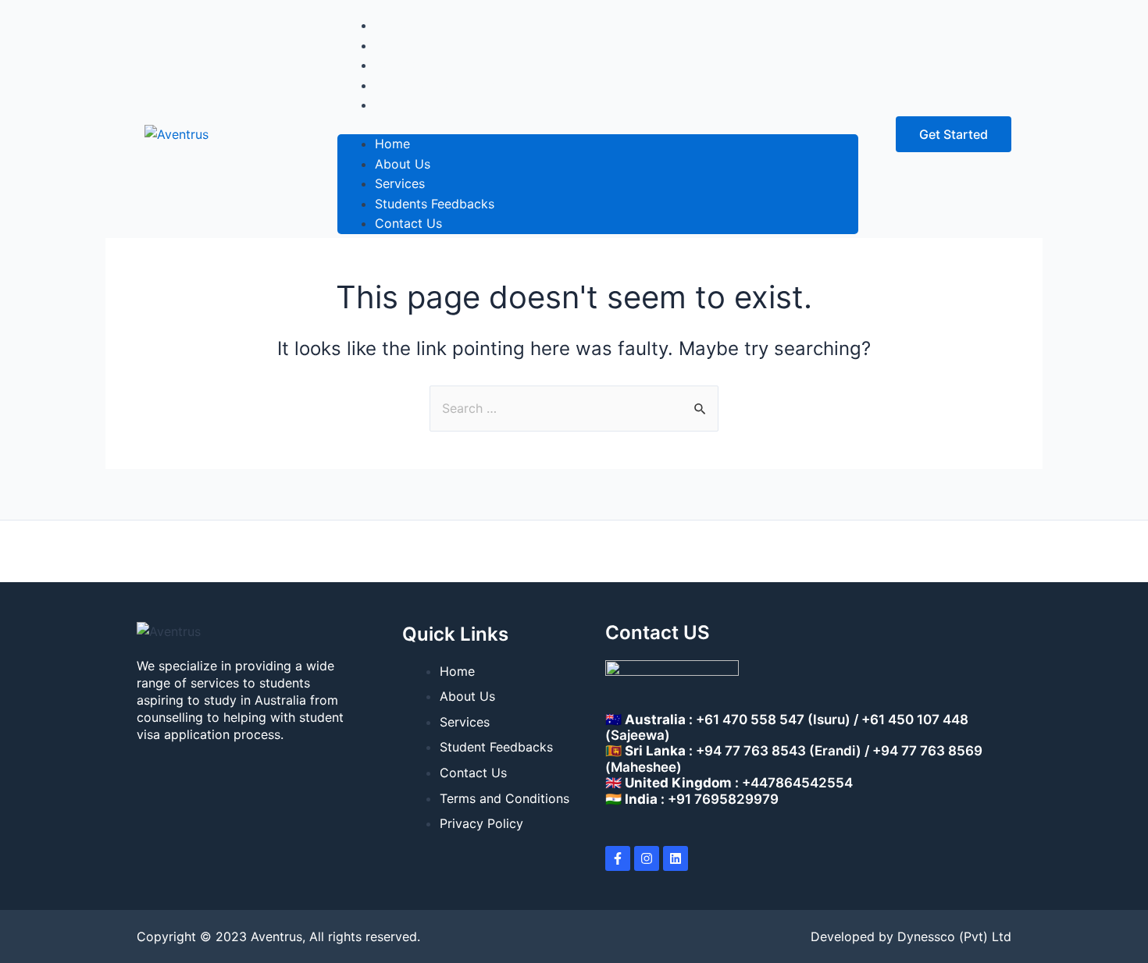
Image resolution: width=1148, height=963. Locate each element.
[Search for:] (574, 408)
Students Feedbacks (434, 203)
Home (392, 143)
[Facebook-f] (617, 858)
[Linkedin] (675, 858)
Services (400, 183)
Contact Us (408, 104)
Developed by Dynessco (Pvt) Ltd (911, 936)
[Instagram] (646, 858)
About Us (402, 164)
